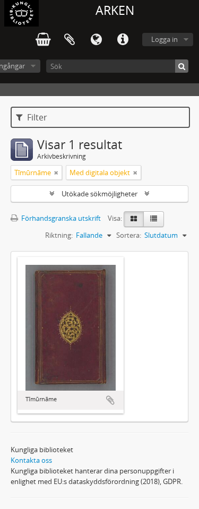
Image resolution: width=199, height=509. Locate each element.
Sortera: (128, 235)
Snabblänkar (122, 40)
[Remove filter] (56, 172)
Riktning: (59, 235)
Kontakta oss (31, 460)
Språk (96, 40)
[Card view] (134, 219)
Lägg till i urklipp (110, 400)
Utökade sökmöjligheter (99, 194)
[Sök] (181, 66)
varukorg (43, 40)
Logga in (164, 39)
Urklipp (69, 40)
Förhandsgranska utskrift (60, 218)
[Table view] (153, 219)
